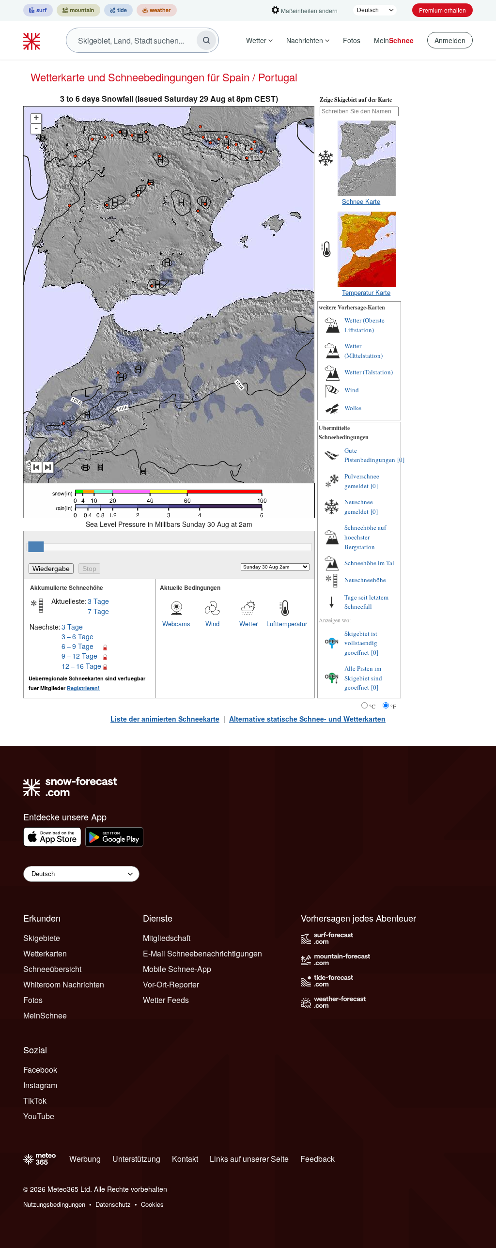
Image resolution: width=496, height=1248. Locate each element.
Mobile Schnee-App (177, 968)
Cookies (152, 1204)
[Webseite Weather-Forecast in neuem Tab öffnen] (157, 10)
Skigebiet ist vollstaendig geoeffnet (360, 643)
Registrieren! (83, 688)
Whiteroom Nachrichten (63, 984)
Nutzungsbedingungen (54, 1204)
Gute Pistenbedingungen (369, 455)
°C (372, 706)
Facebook (40, 1069)
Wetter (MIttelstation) (363, 350)
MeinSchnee (45, 1015)
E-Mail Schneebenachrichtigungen (202, 953)
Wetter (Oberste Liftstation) (364, 325)
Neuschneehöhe (365, 579)
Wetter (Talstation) (368, 372)
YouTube (38, 1116)
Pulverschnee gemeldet (361, 481)
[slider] (36, 546)
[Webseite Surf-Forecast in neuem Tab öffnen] (38, 10)
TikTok (34, 1100)
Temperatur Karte (366, 292)
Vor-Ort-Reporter (171, 984)
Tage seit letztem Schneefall (366, 602)
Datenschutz (113, 1204)
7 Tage (98, 611)
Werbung (85, 1158)
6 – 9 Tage (77, 646)
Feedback (317, 1158)
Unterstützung (136, 1158)
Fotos (351, 40)
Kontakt (185, 1158)
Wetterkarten (45, 953)
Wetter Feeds (166, 999)
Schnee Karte (361, 201)
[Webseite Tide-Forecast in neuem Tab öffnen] (118, 10)
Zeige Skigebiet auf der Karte (356, 99)
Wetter (256, 40)
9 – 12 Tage (79, 656)
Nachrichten (304, 40)
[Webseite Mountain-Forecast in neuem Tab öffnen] (78, 10)
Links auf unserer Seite (249, 1158)
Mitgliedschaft (166, 937)
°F (393, 706)
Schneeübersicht (52, 968)
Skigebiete (41, 937)
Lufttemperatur (284, 623)
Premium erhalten (442, 10)
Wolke (352, 407)
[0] (400, 459)
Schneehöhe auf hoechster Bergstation (365, 537)
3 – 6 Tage (77, 636)
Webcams (176, 623)
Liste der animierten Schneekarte (164, 719)
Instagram (40, 1085)
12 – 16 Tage (81, 666)
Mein (394, 40)
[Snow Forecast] (33, 40)
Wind (212, 623)
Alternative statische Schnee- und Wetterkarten (307, 719)
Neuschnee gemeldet (358, 506)
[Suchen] (206, 40)
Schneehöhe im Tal (369, 562)
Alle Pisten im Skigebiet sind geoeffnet (363, 678)
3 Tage (98, 601)
